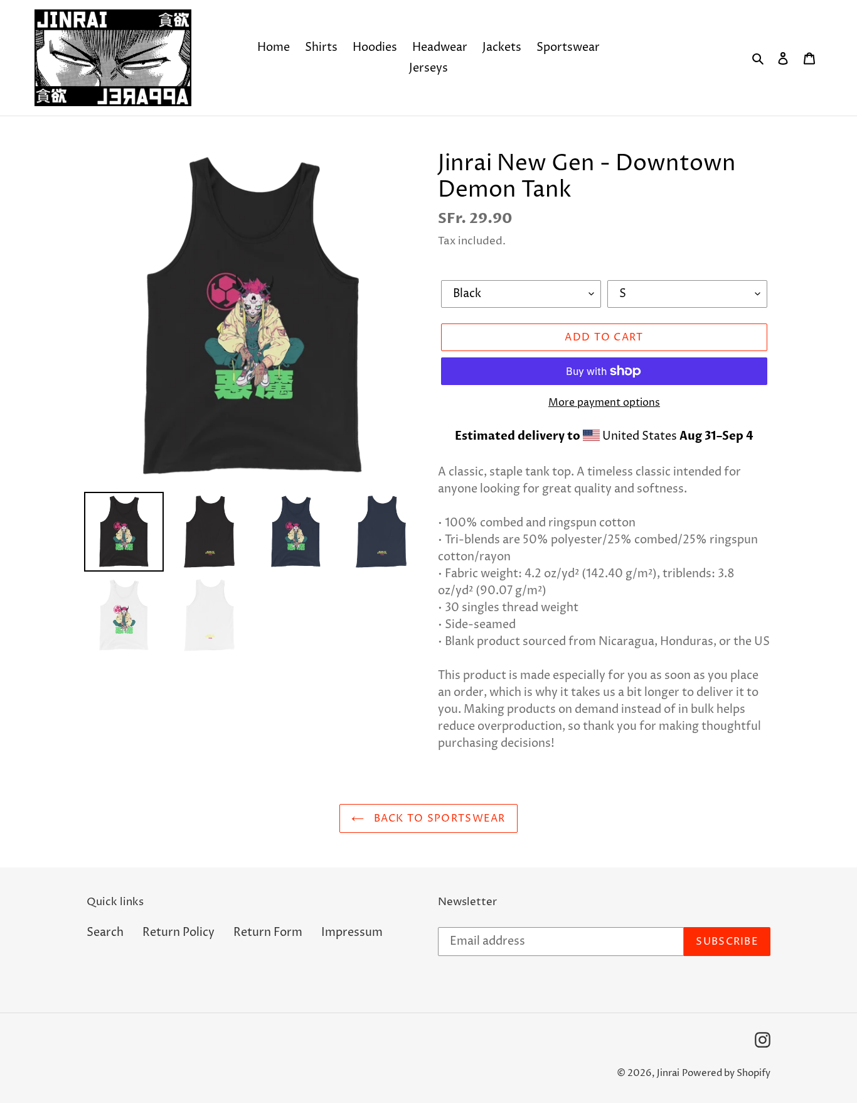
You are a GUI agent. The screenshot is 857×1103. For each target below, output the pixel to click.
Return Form (267, 932)
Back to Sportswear (437, 818)
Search (105, 932)
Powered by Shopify (726, 1073)
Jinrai (668, 1073)
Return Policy (178, 932)
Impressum (352, 932)
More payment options (604, 403)
